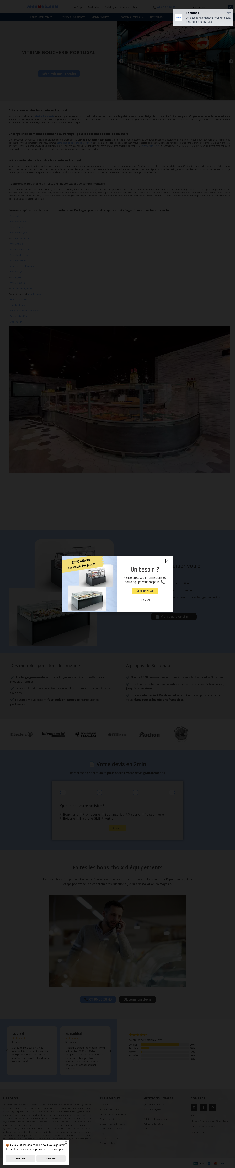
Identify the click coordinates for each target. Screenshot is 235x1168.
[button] (167, 561)
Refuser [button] (20, 1158)
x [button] (66, 1142)
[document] (117, 584)
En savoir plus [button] (55, 1149)
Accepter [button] (51, 1158)
